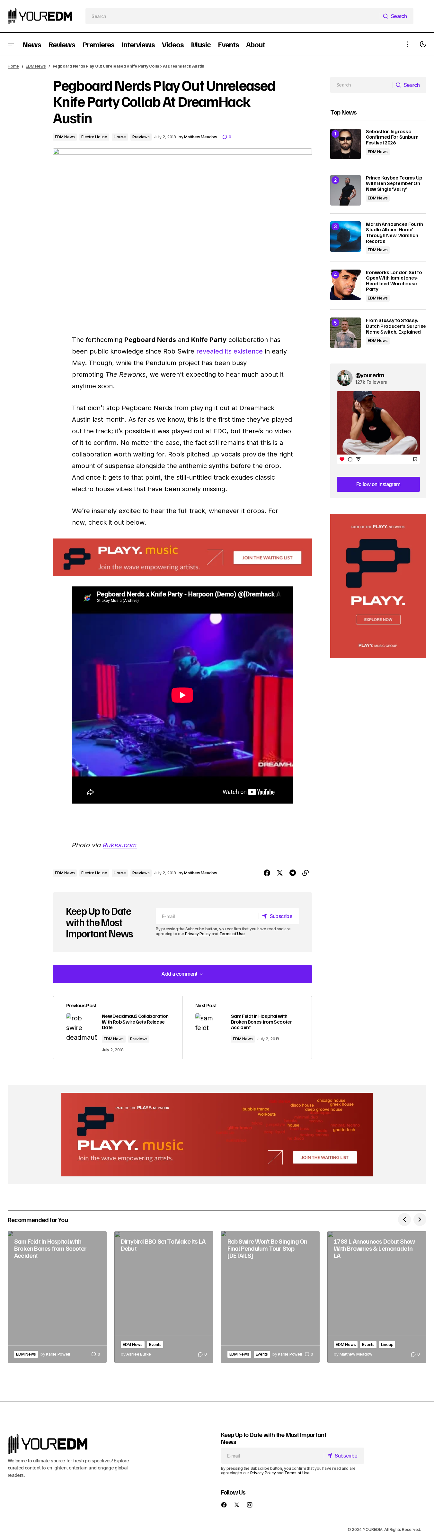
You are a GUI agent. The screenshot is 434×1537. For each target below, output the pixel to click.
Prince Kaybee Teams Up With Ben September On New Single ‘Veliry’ (394, 183)
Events (155, 1344)
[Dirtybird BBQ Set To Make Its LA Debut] (163, 1297)
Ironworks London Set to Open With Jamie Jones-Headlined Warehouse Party (394, 281)
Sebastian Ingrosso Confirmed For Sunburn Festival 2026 (392, 137)
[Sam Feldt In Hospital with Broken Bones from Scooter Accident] (247, 1027)
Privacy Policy (198, 933)
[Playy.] (217, 1134)
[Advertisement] (378, 586)
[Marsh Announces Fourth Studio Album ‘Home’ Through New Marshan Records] (345, 236)
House (120, 136)
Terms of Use (232, 933)
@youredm (370, 375)
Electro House (94, 136)
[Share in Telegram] (292, 873)
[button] (11, 44)
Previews (141, 136)
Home (13, 66)
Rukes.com (120, 845)
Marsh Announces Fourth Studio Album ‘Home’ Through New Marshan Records (394, 232)
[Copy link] (305, 873)
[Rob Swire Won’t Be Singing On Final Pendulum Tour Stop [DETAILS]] (270, 1297)
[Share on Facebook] (267, 873)
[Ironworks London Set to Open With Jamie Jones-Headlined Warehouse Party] (345, 285)
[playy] (182, 557)
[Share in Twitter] (279, 873)
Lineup (387, 1344)
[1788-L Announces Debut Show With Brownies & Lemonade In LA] (376, 1297)
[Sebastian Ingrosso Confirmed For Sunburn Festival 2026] (345, 144)
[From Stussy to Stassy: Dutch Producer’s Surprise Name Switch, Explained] (345, 333)
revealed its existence (229, 351)
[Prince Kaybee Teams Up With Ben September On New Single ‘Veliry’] (345, 190)
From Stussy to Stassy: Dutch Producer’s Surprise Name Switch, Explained (396, 326)
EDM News (36, 66)
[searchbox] (233, 16)
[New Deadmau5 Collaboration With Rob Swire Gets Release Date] (117, 1027)
